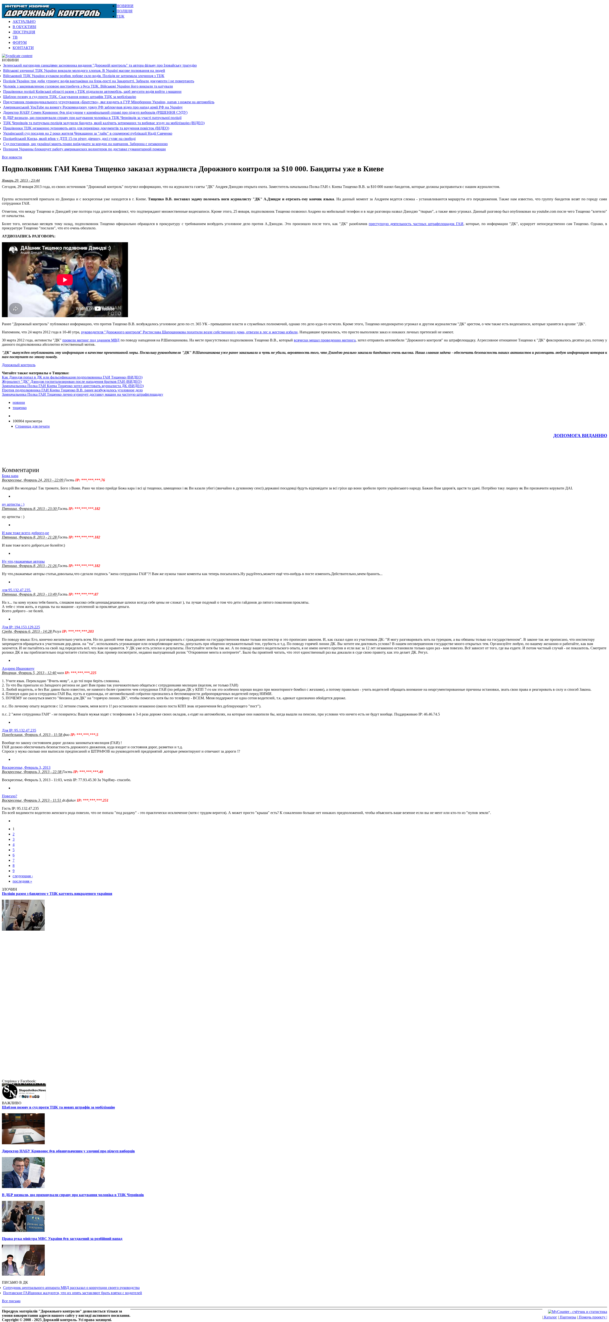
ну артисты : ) (13, 504)
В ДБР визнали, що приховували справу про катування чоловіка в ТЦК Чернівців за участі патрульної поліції (92, 118)
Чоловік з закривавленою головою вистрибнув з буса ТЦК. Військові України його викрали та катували (88, 86)
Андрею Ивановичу (18, 668)
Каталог (550, 1317)
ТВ (15, 37)
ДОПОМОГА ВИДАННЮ (580, 435)
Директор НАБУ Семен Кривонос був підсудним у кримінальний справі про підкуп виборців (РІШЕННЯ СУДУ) (95, 112)
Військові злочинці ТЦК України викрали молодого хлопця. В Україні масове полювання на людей (84, 71)
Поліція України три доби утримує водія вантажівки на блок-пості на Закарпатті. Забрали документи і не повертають (98, 81)
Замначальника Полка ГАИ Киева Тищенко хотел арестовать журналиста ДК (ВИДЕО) (73, 386)
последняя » (22, 881)
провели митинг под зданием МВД (90, 340)
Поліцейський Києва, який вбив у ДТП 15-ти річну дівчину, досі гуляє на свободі (69, 139)
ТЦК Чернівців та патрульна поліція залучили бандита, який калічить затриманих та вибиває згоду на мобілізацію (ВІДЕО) (104, 123)
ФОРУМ (20, 42)
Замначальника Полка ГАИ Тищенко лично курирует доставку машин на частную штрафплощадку (82, 394)
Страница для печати (32, 426)
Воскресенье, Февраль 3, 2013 (26, 767)
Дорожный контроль (18, 365)
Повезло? (9, 796)
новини (19, 402)
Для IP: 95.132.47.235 (19, 730)
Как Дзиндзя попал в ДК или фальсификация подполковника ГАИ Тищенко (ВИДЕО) (72, 377)
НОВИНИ (125, 6)
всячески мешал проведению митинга (325, 340)
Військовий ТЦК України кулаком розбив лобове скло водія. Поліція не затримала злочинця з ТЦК (83, 76)
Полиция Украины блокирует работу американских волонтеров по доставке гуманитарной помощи (84, 149)
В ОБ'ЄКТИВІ (24, 27)
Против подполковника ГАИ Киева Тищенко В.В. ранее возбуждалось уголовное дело (72, 390)
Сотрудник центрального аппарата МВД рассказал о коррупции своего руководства (71, 1288)
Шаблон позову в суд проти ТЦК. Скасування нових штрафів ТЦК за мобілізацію (69, 97)
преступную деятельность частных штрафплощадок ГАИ (416, 224)
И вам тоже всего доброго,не (25, 533)
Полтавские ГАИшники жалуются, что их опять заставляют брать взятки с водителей (72, 1293)
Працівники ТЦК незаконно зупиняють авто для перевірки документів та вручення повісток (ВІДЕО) (86, 128)
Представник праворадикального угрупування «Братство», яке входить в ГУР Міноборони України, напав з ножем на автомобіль (108, 102)
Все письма (11, 1301)
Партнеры (567, 1317)
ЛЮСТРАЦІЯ (24, 32)
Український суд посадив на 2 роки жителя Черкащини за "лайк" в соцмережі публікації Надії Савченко (87, 133)
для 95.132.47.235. (16, 590)
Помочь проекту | (592, 1317)
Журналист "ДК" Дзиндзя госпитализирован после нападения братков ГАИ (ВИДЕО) (72, 382)
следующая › (23, 876)
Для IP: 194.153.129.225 (21, 627)
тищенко (20, 408)
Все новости (12, 157)
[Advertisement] (551, 11)
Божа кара (10, 476)
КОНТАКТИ (23, 48)
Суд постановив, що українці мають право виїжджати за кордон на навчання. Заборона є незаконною (85, 144)
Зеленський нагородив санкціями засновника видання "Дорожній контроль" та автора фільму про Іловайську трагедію (100, 65)
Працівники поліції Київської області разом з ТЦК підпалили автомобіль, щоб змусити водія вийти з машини (92, 91)
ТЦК (120, 16)
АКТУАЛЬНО (24, 22)
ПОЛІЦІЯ (125, 11)
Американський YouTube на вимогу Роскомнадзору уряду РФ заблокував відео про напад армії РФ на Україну (93, 107)
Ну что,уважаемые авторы (23, 561)
